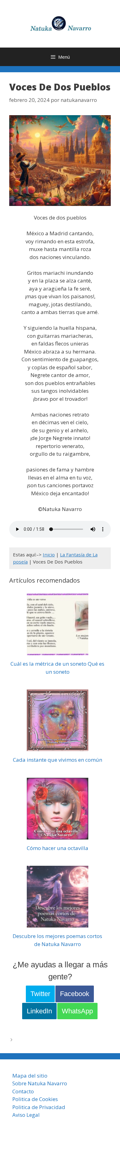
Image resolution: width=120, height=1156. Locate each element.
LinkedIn (39, 1011)
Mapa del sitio (29, 1075)
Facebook (74, 994)
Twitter (40, 994)
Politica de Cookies (35, 1099)
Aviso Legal (26, 1114)
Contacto (23, 1091)
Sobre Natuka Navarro (39, 1083)
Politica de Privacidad (38, 1107)
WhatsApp (77, 1011)
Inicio (49, 554)
